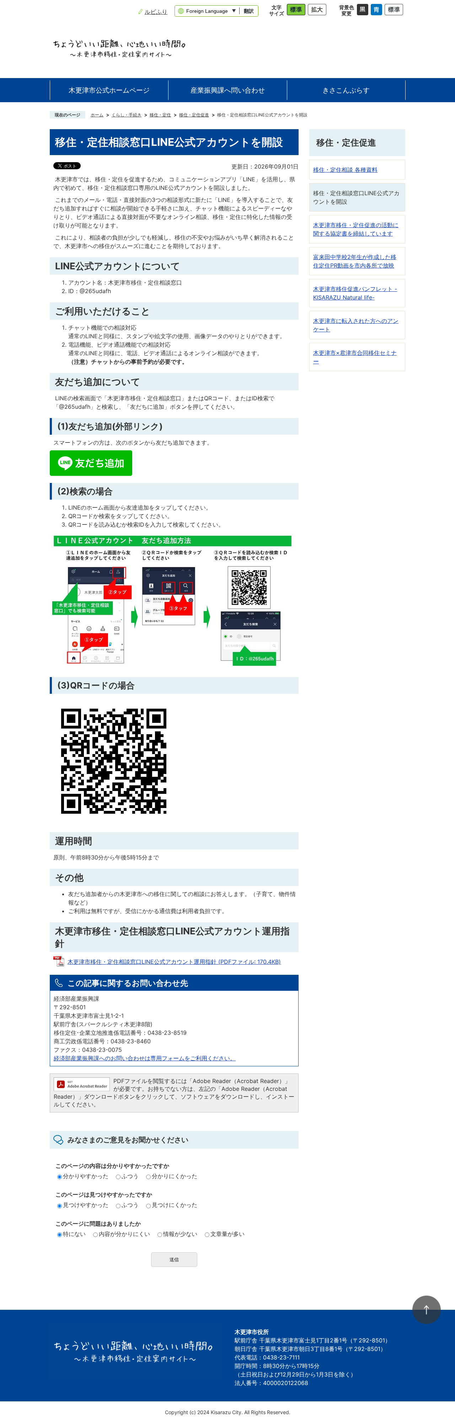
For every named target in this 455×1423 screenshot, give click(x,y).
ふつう (130, 1176)
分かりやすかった (85, 1176)
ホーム (97, 114)
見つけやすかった (85, 1204)
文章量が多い (227, 1233)
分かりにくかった (174, 1176)
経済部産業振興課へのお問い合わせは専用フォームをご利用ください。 (145, 1058)
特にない (74, 1233)
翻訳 (249, 11)
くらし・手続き (126, 114)
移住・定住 (160, 114)
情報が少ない (180, 1233)
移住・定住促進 (194, 114)
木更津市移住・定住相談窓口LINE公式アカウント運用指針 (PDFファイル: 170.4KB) (174, 961)
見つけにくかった (174, 1204)
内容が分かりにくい (124, 1233)
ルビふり (156, 12)
